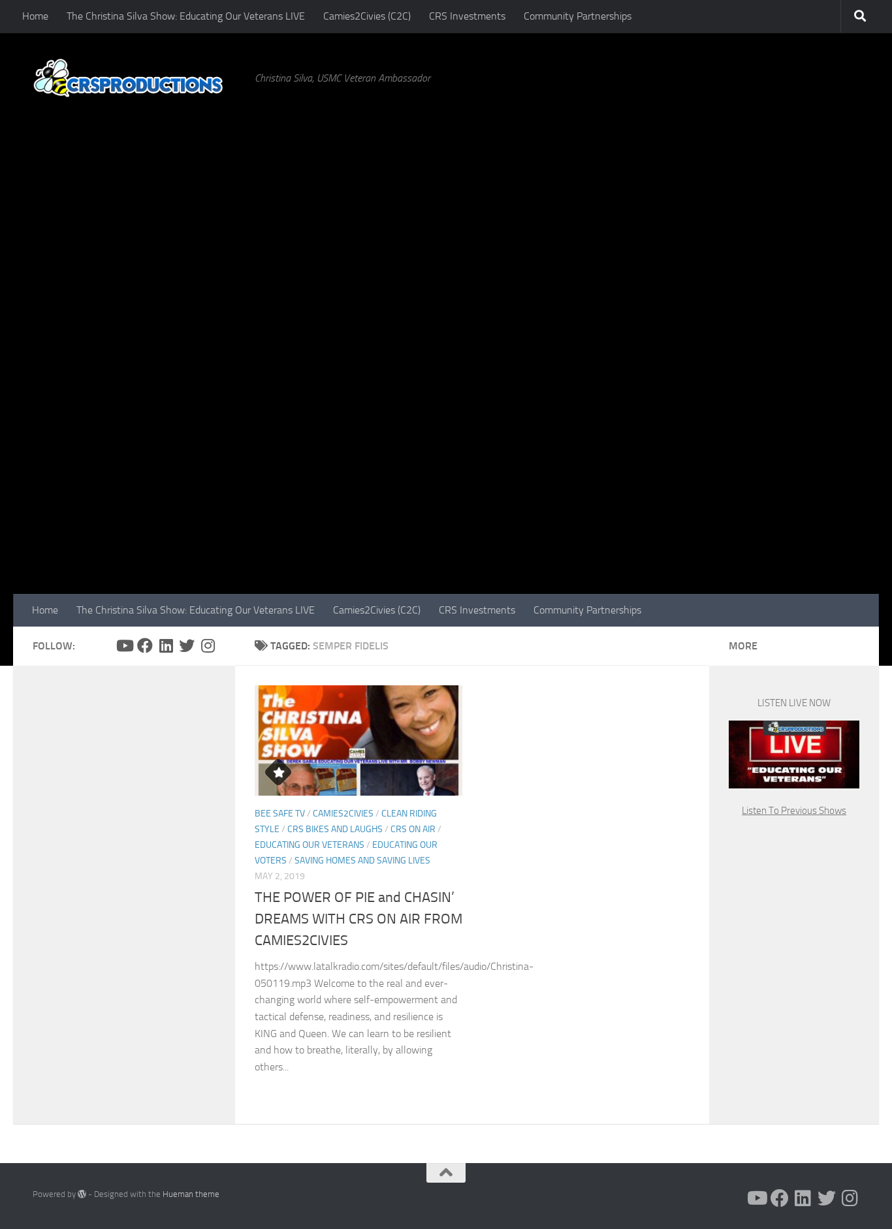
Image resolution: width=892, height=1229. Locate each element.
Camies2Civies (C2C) (367, 16)
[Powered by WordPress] (82, 1194)
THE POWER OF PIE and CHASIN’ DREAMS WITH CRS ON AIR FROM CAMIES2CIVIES (358, 919)
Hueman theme (191, 1194)
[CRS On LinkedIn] (166, 645)
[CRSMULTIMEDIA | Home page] (137, 78)
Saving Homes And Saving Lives (362, 860)
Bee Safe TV (280, 813)
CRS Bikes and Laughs (335, 829)
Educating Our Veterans (309, 844)
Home (35, 16)
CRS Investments (467, 16)
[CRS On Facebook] (145, 645)
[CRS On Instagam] (207, 645)
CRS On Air (413, 829)
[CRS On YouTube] (124, 645)
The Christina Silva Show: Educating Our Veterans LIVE (186, 16)
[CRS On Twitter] (187, 645)
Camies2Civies (343, 813)
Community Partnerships (577, 16)
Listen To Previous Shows (794, 811)
